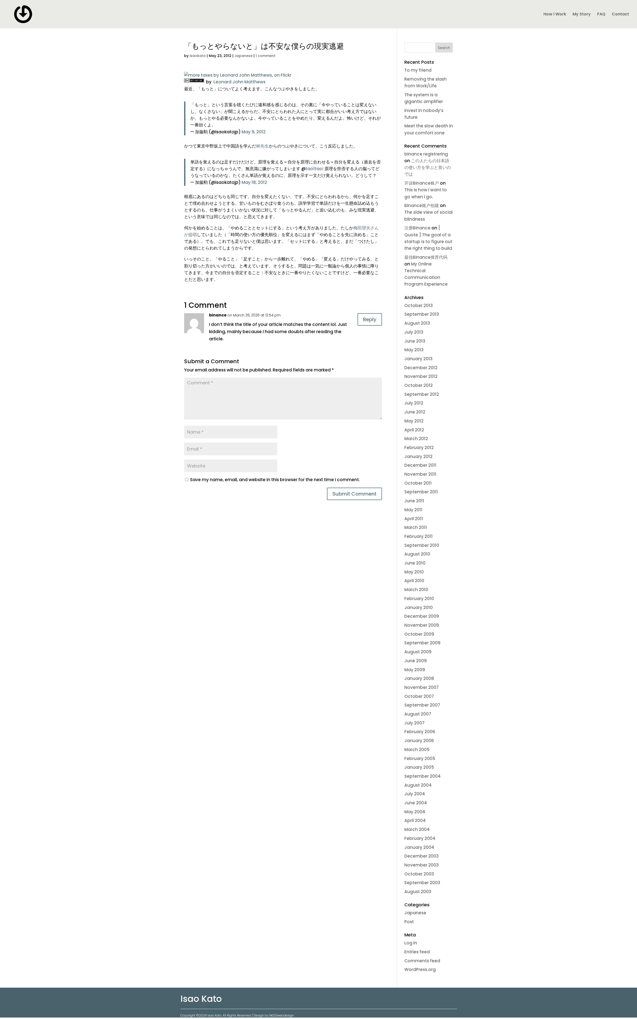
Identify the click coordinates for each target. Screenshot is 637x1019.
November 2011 (420, 474)
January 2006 (419, 741)
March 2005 (416, 750)
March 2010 (416, 590)
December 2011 (420, 465)
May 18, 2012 (254, 182)
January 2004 (419, 847)
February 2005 (419, 759)
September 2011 (421, 492)
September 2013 (421, 314)
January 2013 (418, 359)
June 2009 (415, 661)
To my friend (417, 70)
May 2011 (413, 510)
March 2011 (415, 527)
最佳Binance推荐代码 (425, 257)
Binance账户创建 (421, 205)
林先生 (262, 146)
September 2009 (422, 643)
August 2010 (417, 554)
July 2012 (413, 403)
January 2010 (418, 608)
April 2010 (414, 581)
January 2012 (418, 456)
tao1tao (314, 169)
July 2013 (413, 332)
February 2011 (418, 536)
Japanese (243, 55)
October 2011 (418, 483)
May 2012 (414, 421)
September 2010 (421, 545)
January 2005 (419, 767)
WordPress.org (420, 969)
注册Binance (417, 228)
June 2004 (415, 803)
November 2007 (421, 687)
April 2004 (415, 820)
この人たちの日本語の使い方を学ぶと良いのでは (427, 167)
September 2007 (422, 705)
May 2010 (414, 572)
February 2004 (419, 838)
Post (409, 922)
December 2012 (420, 368)
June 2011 (414, 501)
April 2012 (414, 430)
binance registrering (426, 154)
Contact (620, 14)
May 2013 (414, 350)
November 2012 (420, 376)
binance (217, 315)
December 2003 (421, 856)
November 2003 (421, 865)
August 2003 (417, 892)
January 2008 (419, 678)
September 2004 (422, 776)
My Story (582, 14)
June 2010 (414, 563)
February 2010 (419, 599)
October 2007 (419, 696)
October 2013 (418, 305)
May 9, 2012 (253, 132)
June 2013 (414, 341)
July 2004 (414, 794)
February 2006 (419, 732)
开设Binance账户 (421, 183)
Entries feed (417, 952)
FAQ (601, 14)
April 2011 (413, 519)
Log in (410, 943)
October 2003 (419, 874)
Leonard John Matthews (238, 82)
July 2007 (414, 723)
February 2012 (419, 448)
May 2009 (414, 670)
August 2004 (418, 785)
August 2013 (417, 323)
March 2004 (417, 829)
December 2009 (421, 616)
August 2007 (417, 714)
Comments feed (422, 961)
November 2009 (421, 625)
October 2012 (418, 385)
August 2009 (417, 652)
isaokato (198, 55)
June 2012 (414, 412)
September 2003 (422, 883)
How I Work (554, 14)
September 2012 (421, 394)
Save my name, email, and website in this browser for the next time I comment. (275, 480)
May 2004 (414, 812)
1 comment (265, 55)
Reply (369, 319)
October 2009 (419, 634)
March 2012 (416, 439)
